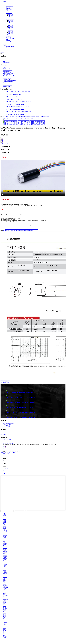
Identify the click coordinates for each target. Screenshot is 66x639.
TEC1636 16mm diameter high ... (14, 99)
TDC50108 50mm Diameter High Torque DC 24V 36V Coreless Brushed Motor (21, 229)
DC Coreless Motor (10, 28)
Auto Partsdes (8, 40)
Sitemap (2, 452)
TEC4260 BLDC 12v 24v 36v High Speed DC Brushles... (21, 412)
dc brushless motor (4, 381)
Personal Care (8, 37)
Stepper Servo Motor (7, 86)
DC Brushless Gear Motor (11, 23)
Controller (5, 83)
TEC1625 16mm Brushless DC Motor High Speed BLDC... (21, 402)
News (7, 48)
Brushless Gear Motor (7, 72)
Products (5, 11)
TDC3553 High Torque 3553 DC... (15, 114)
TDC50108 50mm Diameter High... (15, 104)
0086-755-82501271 (7, 440)
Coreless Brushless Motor (8, 78)
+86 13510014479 (7, 439)
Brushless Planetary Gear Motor (9, 73)
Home (4, 3)
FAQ (7, 47)
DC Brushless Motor (10, 19)
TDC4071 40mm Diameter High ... (15, 109)
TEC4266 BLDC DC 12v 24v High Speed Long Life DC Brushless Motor (18, 230)
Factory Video (8, 8)
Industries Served (6, 34)
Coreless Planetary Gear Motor (9, 80)
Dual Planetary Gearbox (8, 81)
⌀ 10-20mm (10, 30)
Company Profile (9, 6)
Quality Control (9, 9)
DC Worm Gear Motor (7, 70)
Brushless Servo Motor (7, 85)
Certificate (8, 10)
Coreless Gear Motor (7, 79)
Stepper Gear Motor (7, 74)
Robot (7, 39)
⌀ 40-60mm (10, 17)
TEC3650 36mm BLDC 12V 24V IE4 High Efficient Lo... (21, 397)
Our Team (8, 7)
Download (9, 143)
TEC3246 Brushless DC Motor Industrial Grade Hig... (20, 407)
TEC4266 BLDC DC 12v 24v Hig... (15, 94)
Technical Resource (10, 46)
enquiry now (3, 434)
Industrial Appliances (10, 38)
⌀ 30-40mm (10, 16)
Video (4, 44)
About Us (5, 4)
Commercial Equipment (10, 41)
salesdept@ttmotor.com (8, 443)
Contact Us (5, 45)
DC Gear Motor (9, 13)
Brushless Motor (6, 62)
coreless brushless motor (5, 380)
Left (4, 61)
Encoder (5, 82)
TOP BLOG (7, 452)
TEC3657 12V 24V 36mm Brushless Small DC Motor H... (21, 417)
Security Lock (8, 36)
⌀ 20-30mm (10, 15)
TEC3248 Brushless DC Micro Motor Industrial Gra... (20, 392)
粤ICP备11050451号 (5, 453)
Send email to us (4, 143)
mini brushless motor (5, 382)
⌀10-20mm (10, 14)
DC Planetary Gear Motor (8, 68)
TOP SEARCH (14, 452)
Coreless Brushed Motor (8, 77)
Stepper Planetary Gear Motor (9, 75)
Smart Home (8, 42)
